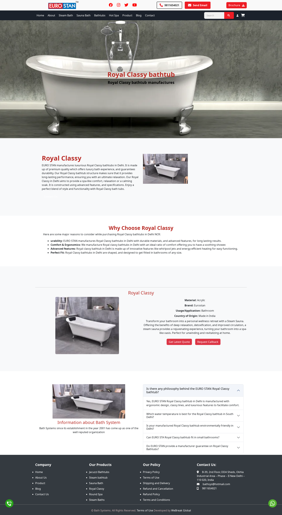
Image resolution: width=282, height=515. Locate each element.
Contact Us (50, 196)
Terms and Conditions (156, 500)
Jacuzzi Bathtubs (99, 472)
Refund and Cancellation (158, 488)
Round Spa (95, 494)
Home (40, 15)
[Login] (237, 15)
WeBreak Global (181, 510)
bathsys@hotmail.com (216, 484)
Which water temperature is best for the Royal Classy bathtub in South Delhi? (189, 415)
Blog (138, 15)
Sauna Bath (96, 483)
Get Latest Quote (179, 342)
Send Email (200, 5)
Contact (150, 15)
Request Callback (207, 342)
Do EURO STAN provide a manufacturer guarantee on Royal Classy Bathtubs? (187, 447)
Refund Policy (151, 494)
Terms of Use (151, 477)
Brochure (234, 5)
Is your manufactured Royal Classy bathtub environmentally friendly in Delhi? (189, 427)
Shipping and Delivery (156, 483)
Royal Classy (96, 488)
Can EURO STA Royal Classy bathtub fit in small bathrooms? (182, 437)
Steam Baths (97, 500)
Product (127, 15)
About (51, 15)
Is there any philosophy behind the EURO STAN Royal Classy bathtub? (187, 390)
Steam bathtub (98, 477)
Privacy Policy (151, 472)
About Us (41, 477)
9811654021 (171, 5)
